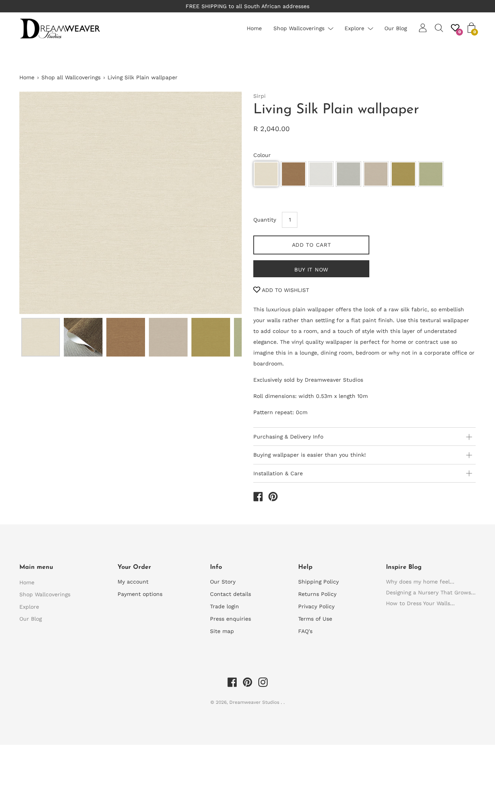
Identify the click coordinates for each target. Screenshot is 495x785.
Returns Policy (317, 594)
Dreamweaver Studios (255, 702)
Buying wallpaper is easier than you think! (309, 455)
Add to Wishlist (284, 290)
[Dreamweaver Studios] (258, 497)
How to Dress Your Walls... (420, 603)
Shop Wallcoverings (298, 28)
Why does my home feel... (420, 582)
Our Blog (395, 28)
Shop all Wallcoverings (71, 77)
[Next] (222, 202)
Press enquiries (230, 619)
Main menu (36, 567)
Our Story (223, 582)
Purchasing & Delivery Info (288, 436)
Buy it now (311, 269)
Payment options (140, 594)
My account (133, 582)
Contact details (230, 594)
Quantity (264, 220)
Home (254, 28)
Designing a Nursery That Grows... (431, 592)
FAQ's (305, 631)
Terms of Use (315, 619)
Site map (222, 631)
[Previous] (38, 202)
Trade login (224, 606)
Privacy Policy (316, 606)
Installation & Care (278, 473)
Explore (354, 28)
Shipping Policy (318, 582)
